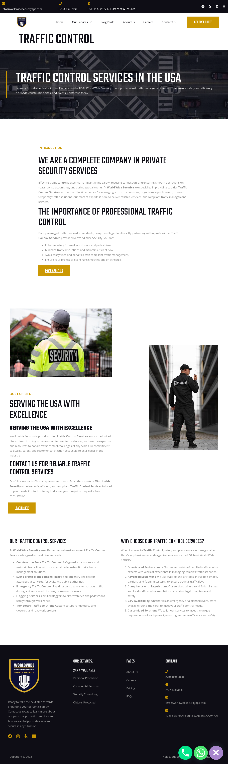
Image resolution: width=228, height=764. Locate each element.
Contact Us (169, 22)
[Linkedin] (216, 6)
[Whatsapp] (201, 753)
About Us (129, 22)
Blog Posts (107, 22)
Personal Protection (85, 678)
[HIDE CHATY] (216, 753)
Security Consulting (85, 694)
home (59, 22)
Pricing (130, 688)
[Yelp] (209, 6)
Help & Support (172, 756)
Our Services (80, 22)
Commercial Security (86, 686)
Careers (148, 22)
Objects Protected (84, 702)
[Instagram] (223, 6)
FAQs (129, 696)
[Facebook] (202, 6)
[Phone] (185, 753)
